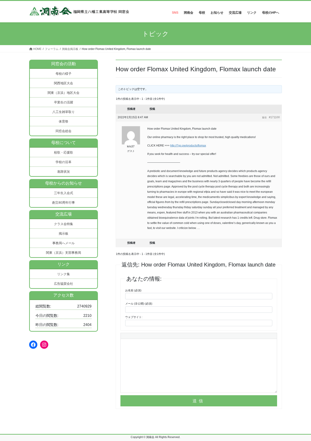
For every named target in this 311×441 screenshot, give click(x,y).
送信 (199, 401)
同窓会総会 (63, 131)
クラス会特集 (63, 224)
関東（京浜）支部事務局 (63, 252)
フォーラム (52, 49)
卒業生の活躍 (63, 102)
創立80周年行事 (63, 202)
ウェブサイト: (133, 317)
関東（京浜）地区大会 (63, 93)
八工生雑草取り (63, 112)
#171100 (274, 117)
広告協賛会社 (63, 283)
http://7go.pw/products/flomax (188, 145)
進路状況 (63, 171)
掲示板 (63, 233)
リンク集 (63, 274)
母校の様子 (63, 73)
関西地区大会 (63, 83)
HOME (37, 49)
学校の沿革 (63, 162)
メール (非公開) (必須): (139, 303)
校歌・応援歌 (63, 152)
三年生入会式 (63, 193)
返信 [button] (264, 117)
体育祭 (63, 121)
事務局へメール (63, 243)
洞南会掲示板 (70, 49)
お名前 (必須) (133, 290)
